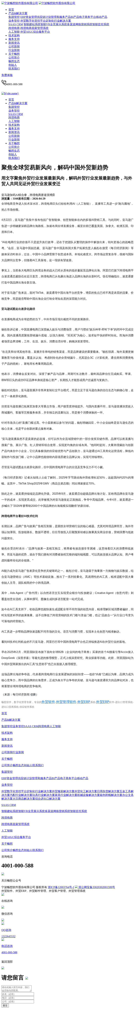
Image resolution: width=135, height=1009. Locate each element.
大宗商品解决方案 (24, 798)
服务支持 (14, 39)
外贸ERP (83, 701)
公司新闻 (14, 46)
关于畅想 (14, 53)
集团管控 (14, 16)
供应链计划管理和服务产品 (54, 16)
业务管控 (14, 20)
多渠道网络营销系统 (79, 24)
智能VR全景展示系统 (53, 24)
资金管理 (31, 16)
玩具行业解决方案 (43, 794)
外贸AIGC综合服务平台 (35, 31)
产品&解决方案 (17, 13)
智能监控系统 (100, 24)
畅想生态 (14, 61)
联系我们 (14, 68)
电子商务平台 (87, 16)
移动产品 (101, 16)
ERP (23, 16)
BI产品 (75, 16)
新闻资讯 (14, 42)
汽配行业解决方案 (21, 794)
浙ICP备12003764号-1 (61, 887)
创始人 (12, 64)
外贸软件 (48, 701)
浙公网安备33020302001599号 (96, 887)
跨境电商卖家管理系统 (34, 28)
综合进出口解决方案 (47, 798)
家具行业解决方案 (66, 794)
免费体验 (7, 75)
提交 (5, 1005)
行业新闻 (14, 50)
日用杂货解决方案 (108, 791)
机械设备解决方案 (88, 794)
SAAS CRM (15, 24)
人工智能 (14, 31)
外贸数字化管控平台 (33, 20)
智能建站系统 (32, 24)
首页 (11, 9)
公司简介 (14, 57)
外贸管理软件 (66, 701)
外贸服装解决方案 (63, 791)
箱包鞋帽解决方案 (111, 794)
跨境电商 (14, 28)
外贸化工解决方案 (86, 791)
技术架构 (14, 35)
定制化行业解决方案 (58, 20)
